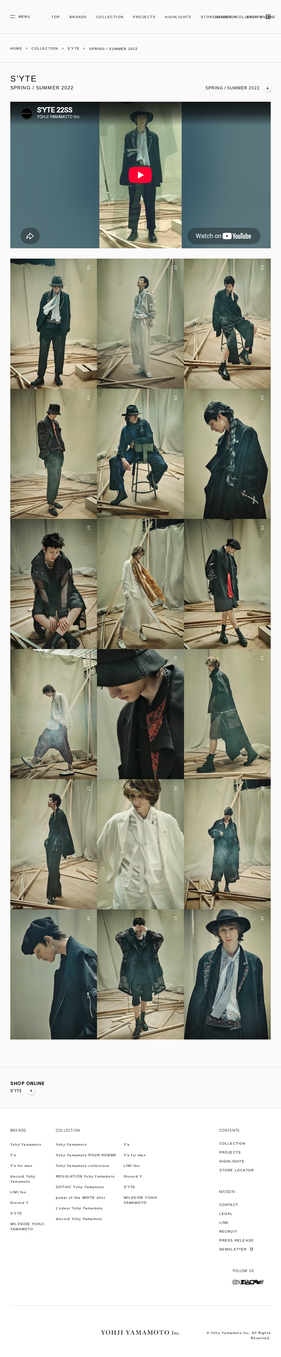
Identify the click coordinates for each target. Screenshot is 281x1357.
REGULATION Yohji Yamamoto (85, 1176)
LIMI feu (18, 1192)
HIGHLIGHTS (178, 17)
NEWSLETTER (233, 1249)
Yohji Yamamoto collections (82, 1166)
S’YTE (16, 1091)
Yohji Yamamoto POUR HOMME (86, 1155)
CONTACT (228, 1205)
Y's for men (21, 1166)
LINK (224, 1222)
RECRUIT (228, 1231)
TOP (55, 17)
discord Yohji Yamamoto (23, 1178)
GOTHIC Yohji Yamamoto (80, 1187)
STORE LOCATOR (236, 1170)
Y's (13, 1155)
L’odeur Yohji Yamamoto (79, 1208)
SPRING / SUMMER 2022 (232, 88)
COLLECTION (110, 17)
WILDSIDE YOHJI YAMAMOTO (27, 1226)
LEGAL (226, 1214)
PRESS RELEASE (236, 1240)
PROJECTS (144, 17)
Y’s (127, 1144)
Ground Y (19, 1203)
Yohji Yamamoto (25, 1144)
